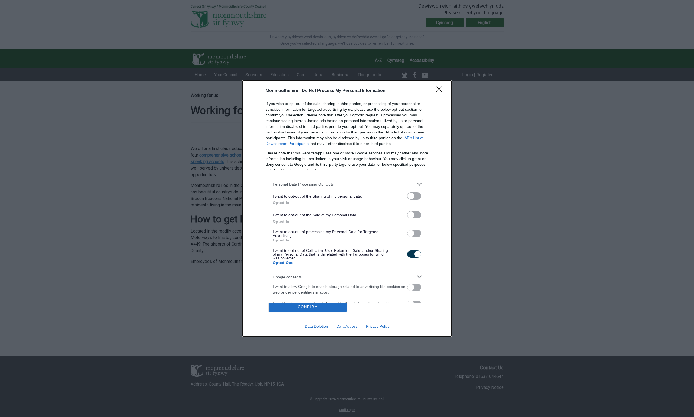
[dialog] (347, 208)
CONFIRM (308, 307)
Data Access (347, 326)
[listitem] (347, 184)
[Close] (441, 91)
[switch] (414, 196)
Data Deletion (316, 326)
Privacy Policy (378, 326)
